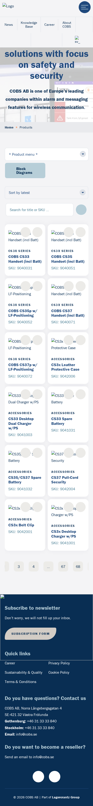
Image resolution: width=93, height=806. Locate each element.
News (9, 24)
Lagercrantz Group (66, 797)
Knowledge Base (29, 24)
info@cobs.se (26, 734)
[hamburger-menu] (84, 7)
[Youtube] (38, 776)
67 (63, 566)
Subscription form (30, 633)
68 (78, 566)
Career (49, 24)
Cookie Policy (58, 672)
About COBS (66, 24)
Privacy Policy (59, 663)
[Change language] (77, 39)
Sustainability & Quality (23, 672)
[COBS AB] (22, 8)
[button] (81, 209)
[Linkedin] (54, 776)
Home (9, 127)
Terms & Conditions (20, 681)
